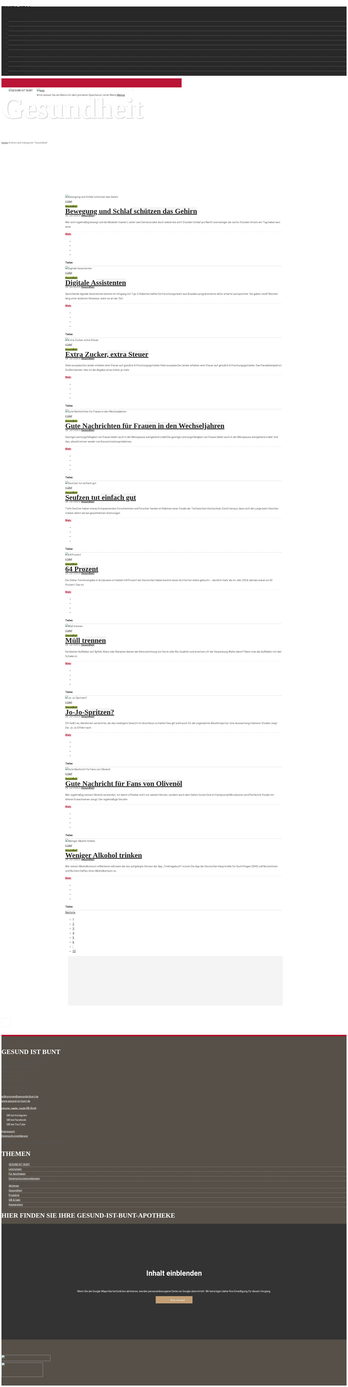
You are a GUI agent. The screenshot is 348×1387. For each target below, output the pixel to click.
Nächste (70, 912)
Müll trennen (85, 640)
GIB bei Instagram (17, 1115)
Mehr (68, 234)
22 (74, 951)
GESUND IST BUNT (19, 19)
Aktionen (14, 54)
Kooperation (16, 73)
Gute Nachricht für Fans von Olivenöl (123, 783)
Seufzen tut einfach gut (100, 497)
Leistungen (15, 23)
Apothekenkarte (18, 33)
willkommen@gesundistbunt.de (19, 1096)
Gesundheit (15, 59)
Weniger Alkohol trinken (103, 855)
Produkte (14, 63)
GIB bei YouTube (16, 1124)
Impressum (15, 42)
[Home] (41, 90)
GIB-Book (14, 37)
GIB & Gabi (14, 68)
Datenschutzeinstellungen (24, 47)
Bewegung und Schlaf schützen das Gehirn (131, 211)
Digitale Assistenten (95, 283)
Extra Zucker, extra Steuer (106, 354)
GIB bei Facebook (16, 1119)
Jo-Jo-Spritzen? (89, 712)
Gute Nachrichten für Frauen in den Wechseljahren (144, 426)
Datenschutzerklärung (14, 1136)
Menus (121, 95)
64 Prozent (81, 569)
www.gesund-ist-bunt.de (15, 1101)
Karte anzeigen (177, 1300)
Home (4, 142)
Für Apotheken (17, 28)
